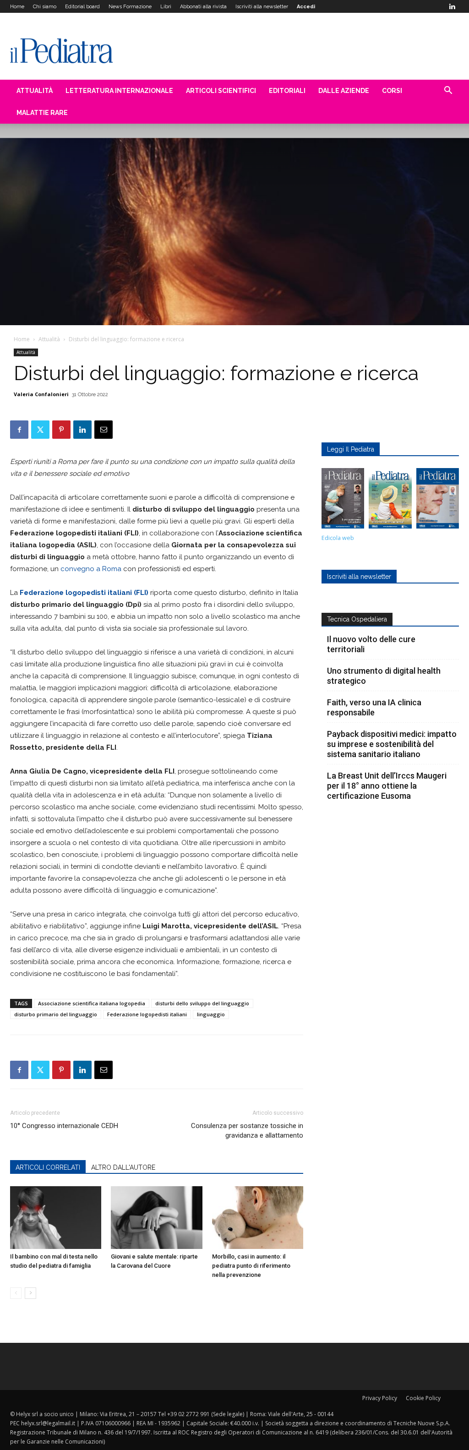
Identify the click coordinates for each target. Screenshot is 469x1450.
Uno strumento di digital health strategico (384, 676)
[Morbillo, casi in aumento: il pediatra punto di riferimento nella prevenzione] (257, 1217)
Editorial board (82, 7)
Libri (165, 7)
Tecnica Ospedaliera (357, 619)
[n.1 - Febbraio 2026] (437, 500)
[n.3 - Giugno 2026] (343, 500)
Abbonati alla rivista (203, 7)
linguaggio (211, 1014)
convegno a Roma (90, 569)
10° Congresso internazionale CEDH (64, 1126)
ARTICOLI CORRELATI (48, 1167)
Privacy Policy (379, 1398)
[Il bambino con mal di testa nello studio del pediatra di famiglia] (55, 1217)
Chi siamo (44, 7)
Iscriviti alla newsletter (261, 7)
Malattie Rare (42, 112)
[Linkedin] (452, 6)
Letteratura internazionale (119, 90)
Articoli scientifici (221, 90)
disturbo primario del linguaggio (55, 1014)
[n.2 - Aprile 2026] (390, 500)
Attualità (34, 90)
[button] (448, 91)
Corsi (392, 90)
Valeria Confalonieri (41, 394)
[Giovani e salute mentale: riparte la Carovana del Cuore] (156, 1217)
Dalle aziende (343, 90)
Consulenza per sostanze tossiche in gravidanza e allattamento (247, 1130)
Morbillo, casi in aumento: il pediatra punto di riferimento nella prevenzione (251, 1265)
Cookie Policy (423, 1398)
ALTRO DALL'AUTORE (123, 1167)
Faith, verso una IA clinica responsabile (374, 707)
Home (17, 7)
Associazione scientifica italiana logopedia (91, 1003)
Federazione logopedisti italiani (147, 1014)
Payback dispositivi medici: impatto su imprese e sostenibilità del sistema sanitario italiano (392, 744)
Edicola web (338, 538)
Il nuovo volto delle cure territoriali (371, 644)
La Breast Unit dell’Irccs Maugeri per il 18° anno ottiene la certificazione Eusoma (387, 786)
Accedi (306, 7)
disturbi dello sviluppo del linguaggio (202, 1003)
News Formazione (130, 7)
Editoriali (287, 90)
